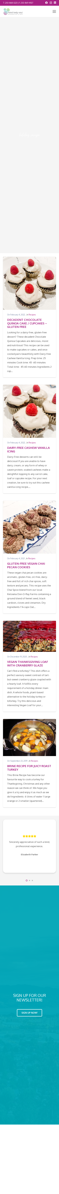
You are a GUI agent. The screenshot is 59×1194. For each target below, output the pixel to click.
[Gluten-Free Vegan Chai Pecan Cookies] (29, 527)
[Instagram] (51, 2)
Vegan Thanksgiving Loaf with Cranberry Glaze (27, 663)
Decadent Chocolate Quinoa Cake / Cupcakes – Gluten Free (27, 323)
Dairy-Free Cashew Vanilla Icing (28, 449)
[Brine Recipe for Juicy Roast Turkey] (29, 737)
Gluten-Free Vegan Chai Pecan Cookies (26, 565)
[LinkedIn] (55, 2)
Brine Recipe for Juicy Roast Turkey (29, 767)
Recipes (32, 314)
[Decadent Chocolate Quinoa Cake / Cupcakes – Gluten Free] (29, 283)
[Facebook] (46, 2)
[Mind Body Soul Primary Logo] (13, 11)
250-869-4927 (27, 3)
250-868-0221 (11, 3)
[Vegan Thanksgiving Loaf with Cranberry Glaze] (29, 636)
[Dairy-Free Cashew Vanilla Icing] (29, 411)
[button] (54, 11)
